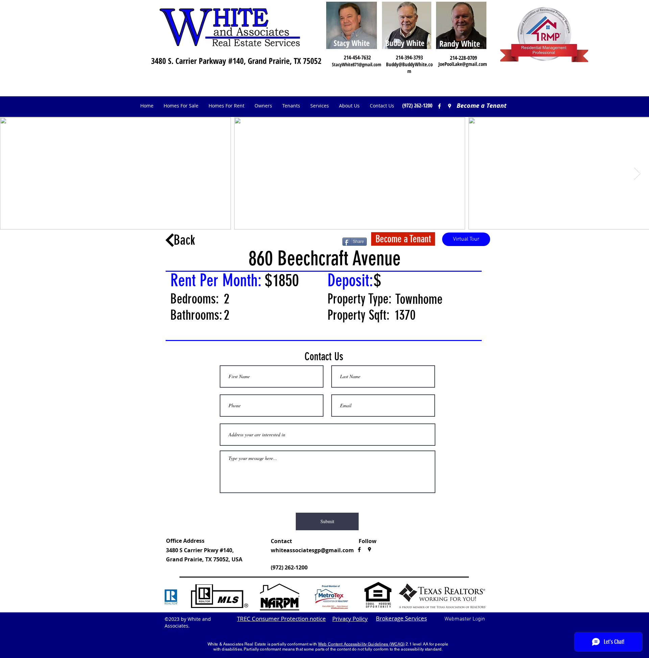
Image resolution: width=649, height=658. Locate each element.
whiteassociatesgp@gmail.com (312, 550)
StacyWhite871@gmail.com (356, 64)
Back (184, 240)
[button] (263, 106)
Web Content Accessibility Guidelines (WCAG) (361, 644)
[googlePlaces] (369, 549)
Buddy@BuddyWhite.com (409, 67)
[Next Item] (637, 173)
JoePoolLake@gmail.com (462, 63)
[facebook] (439, 106)
